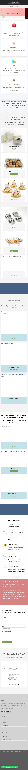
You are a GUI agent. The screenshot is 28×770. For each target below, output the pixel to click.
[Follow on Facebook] (2, 712)
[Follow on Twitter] (6, 712)
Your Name (4, 617)
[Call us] (10, 712)
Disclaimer (5, 722)
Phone (3, 626)
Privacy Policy (6, 719)
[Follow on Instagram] (4, 712)
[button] (9, 767)
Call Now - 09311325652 (14, 6)
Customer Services (7, 739)
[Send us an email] (8, 712)
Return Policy (6, 725)
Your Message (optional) (6, 631)
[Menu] (2, 2)
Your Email (4, 621)
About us (5, 736)
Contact (4, 741)
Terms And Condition (7, 727)
